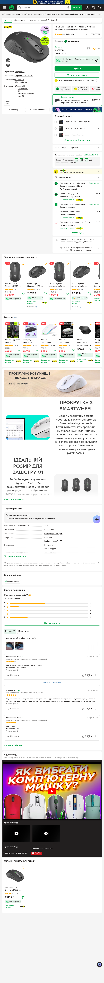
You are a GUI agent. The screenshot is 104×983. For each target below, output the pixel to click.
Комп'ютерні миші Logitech (91, 14)
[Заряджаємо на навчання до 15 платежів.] (77, 109)
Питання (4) (23, 631)
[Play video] (52, 791)
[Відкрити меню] (4, 7)
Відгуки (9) (10, 631)
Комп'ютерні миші (70, 14)
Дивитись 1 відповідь (52, 682)
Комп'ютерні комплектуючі (33, 14)
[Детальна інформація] (15, 317)
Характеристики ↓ (38, 110)
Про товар (8, 20)
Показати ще (75, 233)
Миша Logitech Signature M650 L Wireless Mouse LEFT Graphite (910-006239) (14, 285)
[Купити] (23, 294)
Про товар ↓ (15, 110)
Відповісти (14, 675)
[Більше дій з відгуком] (95, 675)
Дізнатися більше (14, 500)
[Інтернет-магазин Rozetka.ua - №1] (11, 7)
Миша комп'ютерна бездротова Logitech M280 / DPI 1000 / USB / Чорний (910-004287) (84, 341)
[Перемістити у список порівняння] (88, 48)
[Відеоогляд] (8, 60)
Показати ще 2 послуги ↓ (77, 140)
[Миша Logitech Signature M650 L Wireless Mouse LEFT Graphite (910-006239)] (15, 272)
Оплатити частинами (77, 75)
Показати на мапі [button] (70, 189)
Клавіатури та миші (54, 14)
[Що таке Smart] (8, 27)
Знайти (76, 8)
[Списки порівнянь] (93, 7)
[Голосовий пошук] (68, 7)
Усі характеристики (15, 556)
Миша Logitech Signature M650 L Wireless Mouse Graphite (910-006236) (36, 285)
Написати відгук (52, 623)
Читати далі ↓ (12, 670)
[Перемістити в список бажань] (95, 48)
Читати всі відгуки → (14, 745)
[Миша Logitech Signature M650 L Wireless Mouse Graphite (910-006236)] (37, 272)
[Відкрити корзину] (99, 7)
